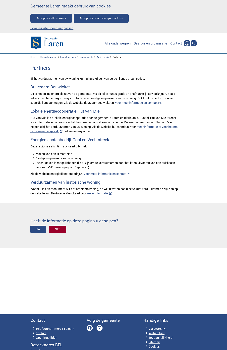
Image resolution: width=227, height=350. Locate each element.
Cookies (154, 347)
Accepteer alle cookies (51, 18)
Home (33, 57)
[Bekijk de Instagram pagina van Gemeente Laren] (100, 328)
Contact (41, 333)
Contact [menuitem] (176, 43)
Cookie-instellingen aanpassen (51, 28)
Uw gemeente (86, 57)
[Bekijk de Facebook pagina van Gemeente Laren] (90, 328)
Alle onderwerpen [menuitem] (118, 43)
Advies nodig (103, 57)
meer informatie (98, 193)
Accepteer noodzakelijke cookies (101, 18)
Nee (57, 229)
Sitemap (154, 342)
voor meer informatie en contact (136, 102)
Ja (38, 229)
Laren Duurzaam (68, 57)
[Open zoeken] (194, 43)
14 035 (66, 329)
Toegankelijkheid (160, 338)
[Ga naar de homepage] (47, 43)
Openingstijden (46, 338)
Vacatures (155, 329)
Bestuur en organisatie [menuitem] (150, 43)
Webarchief (157, 333)
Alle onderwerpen (48, 57)
